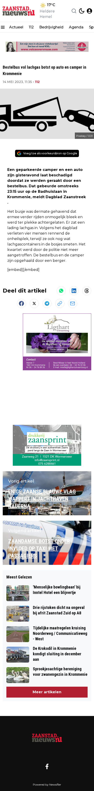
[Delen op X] (34, 303)
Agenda (76, 27)
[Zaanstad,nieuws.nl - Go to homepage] (47, 738)
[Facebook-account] (47, 766)
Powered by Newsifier (47, 784)
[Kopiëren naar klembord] (59, 303)
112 (31, 27)
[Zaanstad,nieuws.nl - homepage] (19, 10)
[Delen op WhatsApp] (61, 290)
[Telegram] (47, 303)
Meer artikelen (47, 692)
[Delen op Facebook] (21, 303)
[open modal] (89, 11)
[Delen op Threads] (86, 290)
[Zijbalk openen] (2, 27)
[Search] (74, 11)
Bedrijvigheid (51, 27)
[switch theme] (81, 11)
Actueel (16, 27)
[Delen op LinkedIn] (73, 290)
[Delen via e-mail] (72, 303)
